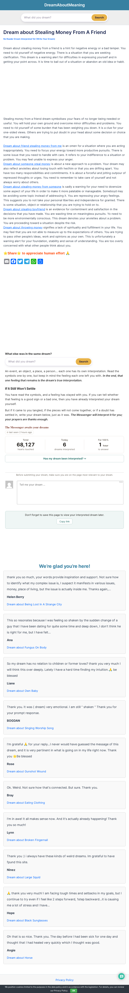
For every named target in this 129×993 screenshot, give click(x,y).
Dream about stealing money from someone (32, 186)
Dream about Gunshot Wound (26, 771)
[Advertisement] (64, 91)
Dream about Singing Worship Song (30, 728)
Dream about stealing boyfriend (24, 209)
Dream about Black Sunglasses (27, 920)
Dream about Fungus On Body (27, 647)
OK (73, 990)
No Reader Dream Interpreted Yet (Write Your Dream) (29, 39)
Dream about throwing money (22, 227)
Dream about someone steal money (26, 164)
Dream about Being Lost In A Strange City (34, 604)
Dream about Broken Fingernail (27, 840)
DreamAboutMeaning (64, 5)
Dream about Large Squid (23, 877)
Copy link (64, 521)
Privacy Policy (65, 980)
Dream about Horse (20, 957)
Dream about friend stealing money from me (32, 146)
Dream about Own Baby (22, 690)
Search (99, 17)
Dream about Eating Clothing (26, 802)
